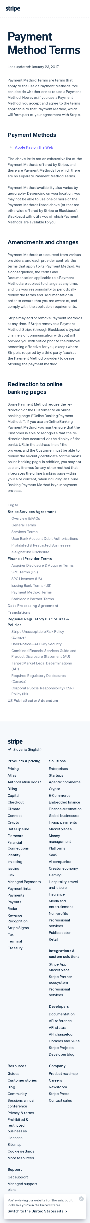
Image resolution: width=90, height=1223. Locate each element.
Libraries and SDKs (64, 1040)
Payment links (19, 888)
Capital (13, 795)
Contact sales (60, 1100)
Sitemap (15, 1144)
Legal (13, 504)
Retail (53, 939)
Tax (11, 934)
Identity (14, 854)
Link (11, 875)
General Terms (24, 525)
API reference (60, 1020)
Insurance (57, 894)
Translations (19, 612)
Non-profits (58, 913)
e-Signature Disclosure (30, 551)
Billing (12, 788)
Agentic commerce (65, 782)
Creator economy (63, 868)
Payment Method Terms (32, 592)
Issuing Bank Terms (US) (32, 585)
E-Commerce (60, 795)
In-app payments (63, 822)
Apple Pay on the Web (34, 147)
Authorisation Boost (24, 782)
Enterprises (58, 768)
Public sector (60, 932)
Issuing (13, 868)
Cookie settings (21, 1151)
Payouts (14, 901)
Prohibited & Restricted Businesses (41, 545)
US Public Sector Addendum (33, 700)
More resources (21, 1157)
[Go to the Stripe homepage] (13, 742)
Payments (16, 895)
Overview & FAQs (26, 518)
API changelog (61, 1034)
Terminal (15, 941)
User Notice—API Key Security (37, 643)
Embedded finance (64, 802)
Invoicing (15, 861)
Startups (56, 775)
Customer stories (22, 1080)
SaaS (53, 854)
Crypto (13, 822)
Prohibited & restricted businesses (18, 1125)
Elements (16, 835)
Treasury (15, 947)
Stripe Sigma (18, 927)
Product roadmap (63, 1073)
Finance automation (65, 808)
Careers (55, 1080)
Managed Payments (24, 881)
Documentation (62, 1014)
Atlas (12, 775)
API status (57, 1027)
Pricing (13, 768)
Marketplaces (60, 829)
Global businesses (64, 815)
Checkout (16, 802)
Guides (13, 1073)
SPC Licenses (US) (27, 578)
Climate (14, 808)
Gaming (55, 875)
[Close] (80, 1200)
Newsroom (58, 1086)
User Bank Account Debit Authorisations (45, 538)
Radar (12, 908)
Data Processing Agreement (33, 605)
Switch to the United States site (36, 1211)
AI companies (60, 861)
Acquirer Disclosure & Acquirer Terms (43, 565)
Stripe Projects (61, 1047)
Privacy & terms (21, 1112)
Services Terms (25, 531)
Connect (15, 815)
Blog (11, 1086)
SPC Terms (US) (25, 572)
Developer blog (62, 1054)
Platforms (57, 848)
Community (17, 1093)
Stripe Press (59, 1093)
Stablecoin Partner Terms (33, 598)
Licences (15, 1137)
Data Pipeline (19, 829)
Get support (18, 1177)
